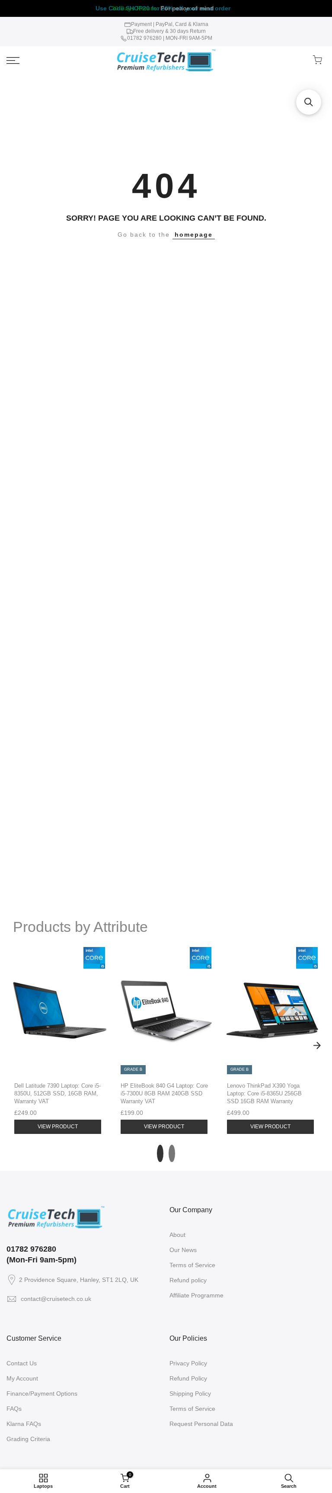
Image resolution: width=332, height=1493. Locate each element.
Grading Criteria (28, 1438)
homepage (194, 234)
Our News (183, 1249)
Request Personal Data (201, 1423)
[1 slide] (160, 1153)
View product (58, 1127)
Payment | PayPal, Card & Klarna (169, 24)
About (177, 1234)
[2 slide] (172, 1153)
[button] (308, 102)
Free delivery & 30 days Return (169, 31)
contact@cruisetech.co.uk (56, 1298)
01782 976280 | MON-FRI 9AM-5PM (169, 38)
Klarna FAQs (23, 1423)
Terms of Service (192, 1265)
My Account (22, 1378)
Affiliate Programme (196, 1295)
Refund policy (188, 1280)
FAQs (14, 1408)
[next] (317, 1045)
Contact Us (21, 1363)
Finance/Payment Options (41, 1393)
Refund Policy (188, 1378)
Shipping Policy (190, 1393)
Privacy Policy (188, 1363)
